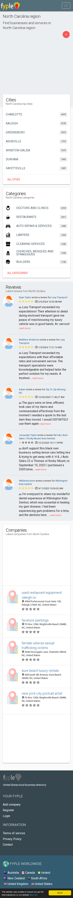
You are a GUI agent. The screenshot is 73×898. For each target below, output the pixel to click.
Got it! (60, 892)
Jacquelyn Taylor (28, 435)
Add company (12, 804)
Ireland (45, 872)
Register (8, 810)
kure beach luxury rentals (40, 671)
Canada (30, 872)
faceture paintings (35, 620)
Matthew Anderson (29, 339)
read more (24, 328)
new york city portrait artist (42, 693)
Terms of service (14, 833)
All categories (17, 272)
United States (43, 884)
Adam (22, 389)
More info (34, 894)
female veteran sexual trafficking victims (38, 645)
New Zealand (16, 878)
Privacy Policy (12, 839)
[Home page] (10, 5)
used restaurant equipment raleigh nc (42, 595)
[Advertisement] (36, 65)
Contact (8, 844)
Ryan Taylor (25, 297)
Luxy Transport (59, 297)
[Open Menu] (66, 5)
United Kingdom (17, 884)
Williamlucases (27, 480)
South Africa (38, 878)
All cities (13, 179)
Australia (13, 872)
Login (6, 816)
